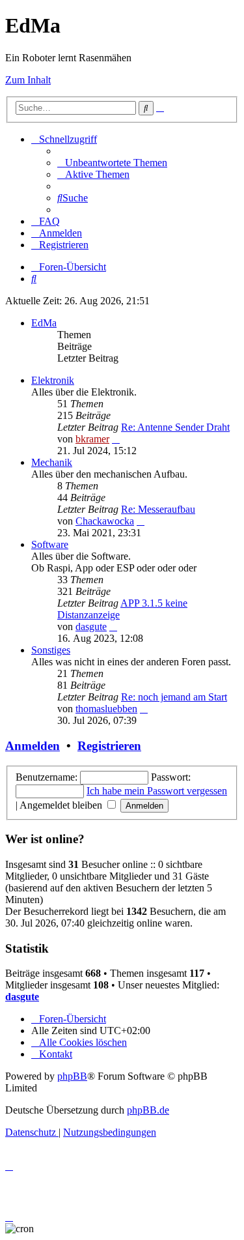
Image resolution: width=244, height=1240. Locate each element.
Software (49, 544)
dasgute (91, 626)
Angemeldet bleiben (62, 805)
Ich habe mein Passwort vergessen (157, 790)
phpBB (72, 1076)
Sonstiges (50, 650)
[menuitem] (112, 162)
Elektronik (52, 380)
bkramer (92, 438)
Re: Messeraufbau (158, 509)
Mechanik (51, 462)
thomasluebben (106, 708)
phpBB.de (148, 1110)
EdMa (44, 322)
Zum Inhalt (28, 79)
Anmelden (32, 746)
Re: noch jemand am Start (174, 696)
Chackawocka (104, 520)
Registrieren (109, 746)
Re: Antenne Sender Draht (175, 427)
